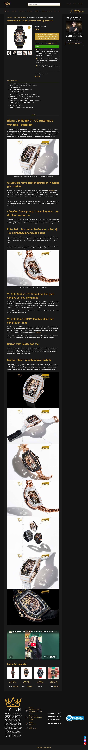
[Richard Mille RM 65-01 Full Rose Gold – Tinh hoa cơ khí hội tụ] (53, 673)
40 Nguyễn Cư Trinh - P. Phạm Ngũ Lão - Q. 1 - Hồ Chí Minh (35, 711)
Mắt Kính (37, 11)
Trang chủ (68, 4)
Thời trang (21, 11)
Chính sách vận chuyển (54, 716)
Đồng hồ (14, 11)
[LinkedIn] (39, 76)
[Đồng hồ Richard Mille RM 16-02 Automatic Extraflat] (13, 673)
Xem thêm (80, 4)
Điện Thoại (6, 11)
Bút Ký (50, 11)
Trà (59, 11)
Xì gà (55, 11)
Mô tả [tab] (33, 114)
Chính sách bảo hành (54, 719)
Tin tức (74, 4)
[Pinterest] (37, 76)
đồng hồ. (38, 332)
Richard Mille (51, 190)
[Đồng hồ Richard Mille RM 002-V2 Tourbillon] (26, 673)
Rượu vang (44, 11)
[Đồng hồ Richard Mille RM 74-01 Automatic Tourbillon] (40, 673)
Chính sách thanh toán (54, 723)
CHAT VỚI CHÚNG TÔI (74, 43)
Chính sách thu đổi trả (54, 713)
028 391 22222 (33, 729)
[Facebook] (35, 76)
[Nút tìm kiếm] (59, 4)
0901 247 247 (79, 12)
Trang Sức (29, 11)
